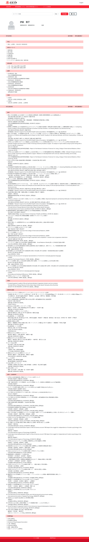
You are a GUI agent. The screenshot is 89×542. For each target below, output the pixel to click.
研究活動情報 (78, 36)
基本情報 (70, 36)
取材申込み (53, 538)
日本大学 (8, 6)
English (81, 2)
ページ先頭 (36, 538)
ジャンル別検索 (47, 6)
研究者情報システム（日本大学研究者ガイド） (27, 6)
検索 (65, 14)
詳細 (74, 14)
